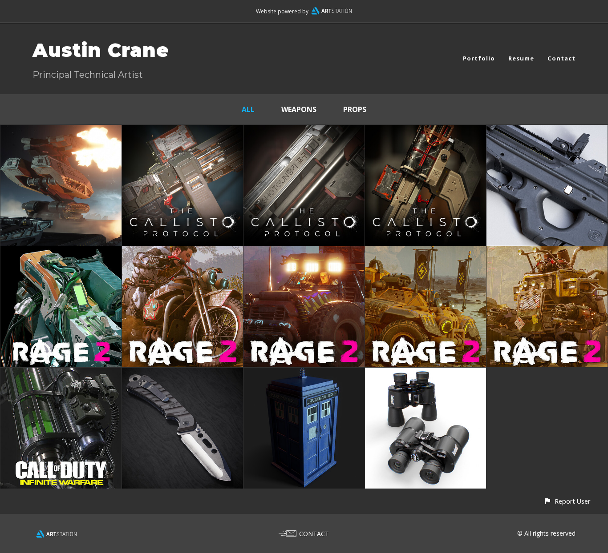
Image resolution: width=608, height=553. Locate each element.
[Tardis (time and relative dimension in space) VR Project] (304, 374)
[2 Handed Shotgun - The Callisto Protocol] (304, 131)
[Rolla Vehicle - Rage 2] (304, 252)
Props (354, 109)
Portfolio (479, 58)
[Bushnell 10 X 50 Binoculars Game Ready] (425, 374)
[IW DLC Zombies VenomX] (61, 374)
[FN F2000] (547, 131)
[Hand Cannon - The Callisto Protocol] (182, 131)
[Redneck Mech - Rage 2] (547, 252)
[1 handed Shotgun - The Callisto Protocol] (425, 131)
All (248, 109)
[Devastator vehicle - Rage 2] (425, 252)
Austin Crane (100, 50)
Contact (561, 58)
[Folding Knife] (182, 374)
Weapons (298, 109)
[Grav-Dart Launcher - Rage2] (61, 252)
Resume (521, 58)
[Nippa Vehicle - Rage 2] (182, 252)
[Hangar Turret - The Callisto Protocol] (61, 131)
